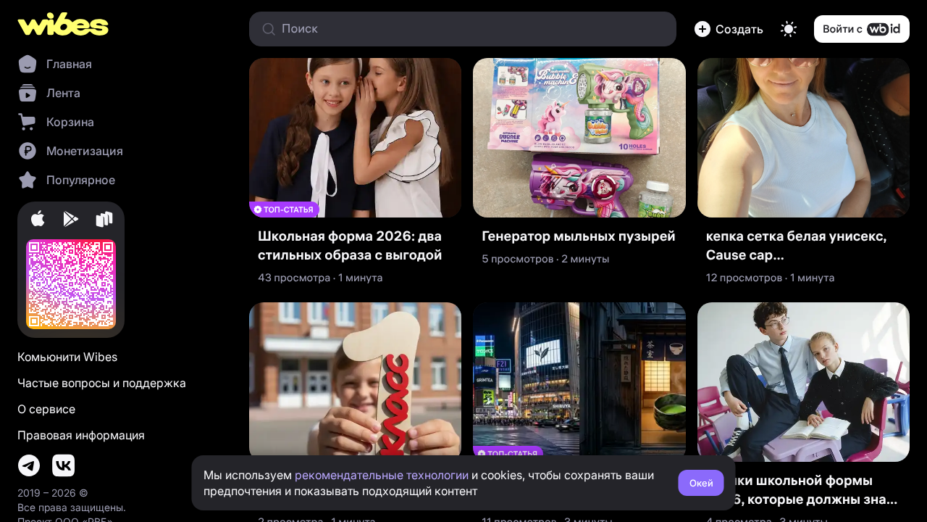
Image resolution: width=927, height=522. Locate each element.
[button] (728, 29)
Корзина (70, 122)
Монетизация (84, 151)
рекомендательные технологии (382, 475)
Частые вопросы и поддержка (101, 383)
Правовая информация (81, 435)
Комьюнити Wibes (67, 356)
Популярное (80, 180)
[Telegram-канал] (29, 465)
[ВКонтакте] (63, 465)
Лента (63, 93)
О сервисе (46, 409)
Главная (69, 64)
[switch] (788, 29)
